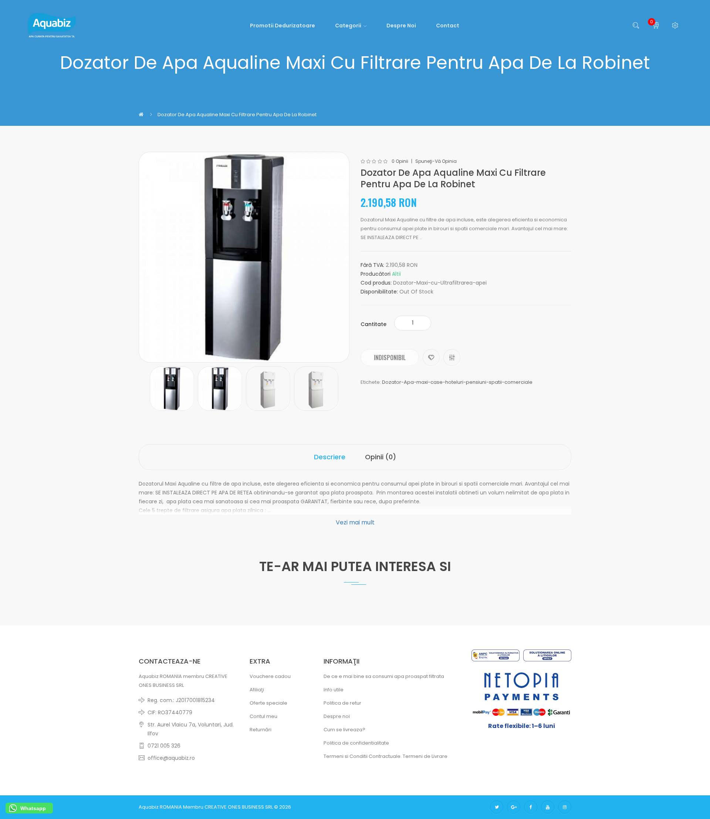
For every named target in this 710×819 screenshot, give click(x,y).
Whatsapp (33, 808)
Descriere (329, 456)
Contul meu (263, 716)
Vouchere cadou (270, 676)
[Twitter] (496, 807)
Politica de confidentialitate (356, 742)
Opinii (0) (380, 456)
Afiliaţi (257, 689)
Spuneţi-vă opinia (436, 161)
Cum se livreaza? (344, 729)
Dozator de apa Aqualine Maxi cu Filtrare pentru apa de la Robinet (237, 114)
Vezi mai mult (355, 522)
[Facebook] (530, 807)
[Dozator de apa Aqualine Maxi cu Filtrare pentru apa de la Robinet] (172, 388)
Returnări (260, 729)
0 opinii (400, 161)
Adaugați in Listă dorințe (431, 357)
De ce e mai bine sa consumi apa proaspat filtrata (384, 676)
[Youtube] (547, 807)
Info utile (334, 689)
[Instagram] (564, 807)
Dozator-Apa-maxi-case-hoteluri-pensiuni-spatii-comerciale (457, 382)
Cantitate (373, 324)
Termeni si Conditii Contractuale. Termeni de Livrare (385, 756)
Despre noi (337, 716)
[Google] (513, 807)
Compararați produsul (451, 357)
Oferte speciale (268, 702)
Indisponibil (390, 357)
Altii (396, 274)
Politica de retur (342, 702)
